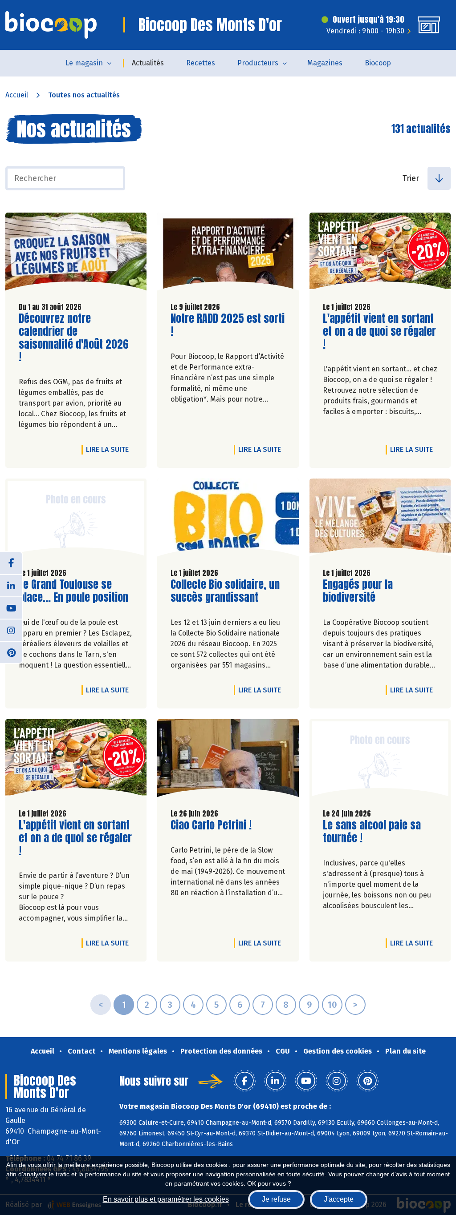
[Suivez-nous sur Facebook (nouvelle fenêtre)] (11, 563)
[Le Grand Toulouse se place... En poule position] (76, 520)
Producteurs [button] (257, 63)
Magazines (324, 63)
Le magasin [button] (84, 63)
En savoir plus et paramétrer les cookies (166, 1199)
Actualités (148, 63)
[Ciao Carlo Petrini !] (227, 760)
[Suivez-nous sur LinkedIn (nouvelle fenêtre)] (11, 585)
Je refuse (276, 1199)
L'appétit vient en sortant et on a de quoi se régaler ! (379, 331)
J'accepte (339, 1199)
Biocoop (378, 63)
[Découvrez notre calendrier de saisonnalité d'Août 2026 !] (76, 254)
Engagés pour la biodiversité (373, 591)
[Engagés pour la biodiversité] (380, 520)
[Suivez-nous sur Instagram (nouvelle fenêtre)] (11, 630)
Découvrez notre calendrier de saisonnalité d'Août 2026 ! (74, 337)
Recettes (200, 63)
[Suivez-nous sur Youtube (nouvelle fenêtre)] (11, 607)
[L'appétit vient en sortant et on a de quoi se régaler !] (380, 254)
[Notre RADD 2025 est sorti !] (227, 254)
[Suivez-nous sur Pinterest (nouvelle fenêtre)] (11, 652)
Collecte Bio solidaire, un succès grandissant (225, 591)
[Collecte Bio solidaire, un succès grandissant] (227, 520)
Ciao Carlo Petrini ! (211, 825)
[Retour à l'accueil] (51, 25)
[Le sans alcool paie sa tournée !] (380, 760)
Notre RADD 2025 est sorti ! (228, 325)
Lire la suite (109, 449)
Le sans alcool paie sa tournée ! (373, 832)
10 (332, 1004)
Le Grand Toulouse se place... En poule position (73, 591)
